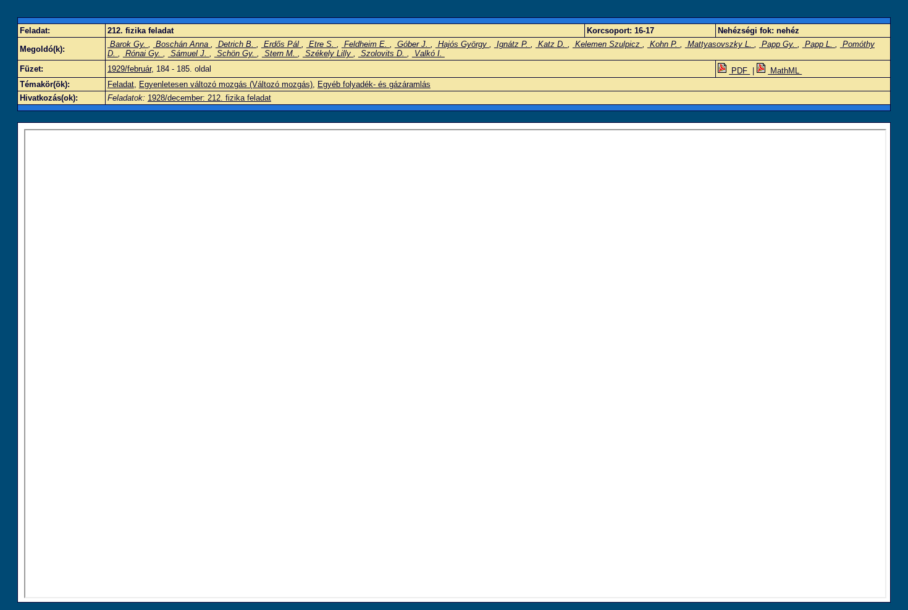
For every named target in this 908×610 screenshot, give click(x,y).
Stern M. (280, 53)
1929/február (129, 68)
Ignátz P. (512, 44)
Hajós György (462, 44)
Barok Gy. (127, 44)
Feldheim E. (366, 44)
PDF (739, 70)
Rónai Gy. (143, 53)
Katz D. (552, 44)
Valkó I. (428, 53)
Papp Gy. (778, 44)
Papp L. (818, 44)
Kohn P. (663, 44)
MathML (785, 70)
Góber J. (413, 44)
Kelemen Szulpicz (607, 44)
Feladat (120, 84)
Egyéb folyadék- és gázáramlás (374, 84)
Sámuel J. (188, 53)
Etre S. (321, 44)
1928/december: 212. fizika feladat (209, 97)
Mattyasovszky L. (719, 44)
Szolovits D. (382, 53)
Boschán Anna (182, 44)
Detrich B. (236, 44)
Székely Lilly (328, 53)
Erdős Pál (281, 44)
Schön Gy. (235, 53)
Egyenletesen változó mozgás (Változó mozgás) (226, 84)
